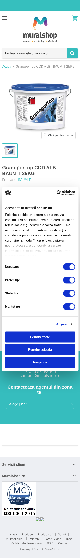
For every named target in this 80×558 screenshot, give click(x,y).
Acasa (6, 66)
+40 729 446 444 (40, 371)
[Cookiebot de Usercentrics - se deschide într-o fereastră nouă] (57, 193)
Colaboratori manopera (26, 543)
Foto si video (53, 539)
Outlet (62, 534)
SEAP (50, 543)
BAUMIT (24, 180)
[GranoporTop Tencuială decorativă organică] (9, 150)
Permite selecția (40, 349)
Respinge (40, 362)
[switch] (69, 280)
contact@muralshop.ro (40, 376)
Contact (63, 543)
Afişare (61, 324)
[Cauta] (72, 53)
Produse (27, 534)
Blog (69, 539)
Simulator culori (14, 539)
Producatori (45, 534)
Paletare (34, 539)
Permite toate (40, 337)
